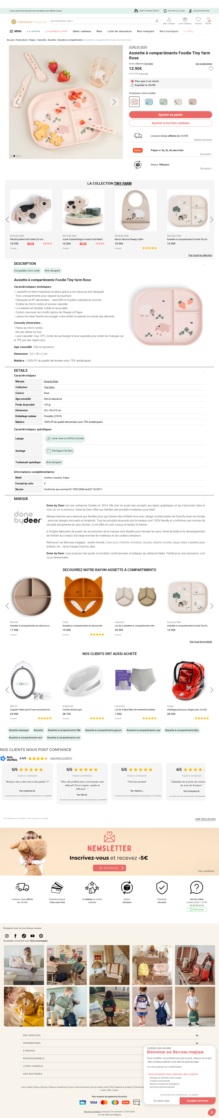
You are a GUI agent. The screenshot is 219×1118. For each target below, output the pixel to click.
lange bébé (180, 542)
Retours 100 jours (176, 11)
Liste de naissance (120, 31)
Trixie (65, 622)
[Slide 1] (14, 156)
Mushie (14, 622)
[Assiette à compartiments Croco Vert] (163, 101)
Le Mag (188, 31)
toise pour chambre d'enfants (123, 542)
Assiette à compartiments (70, 40)
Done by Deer (17, 235)
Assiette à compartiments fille (64, 730)
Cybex (170, 706)
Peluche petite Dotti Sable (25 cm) (26, 239)
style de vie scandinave (60, 509)
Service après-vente (99, 1087)
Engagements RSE (201, 11)
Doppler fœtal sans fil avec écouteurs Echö (31, 709)
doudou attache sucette (157, 542)
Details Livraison (203, 139)
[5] (149, 248)
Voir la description (203, 64)
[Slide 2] (17, 156)
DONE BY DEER (138, 47)
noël (202, 553)
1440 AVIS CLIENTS (61, 758)
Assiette (52, 40)
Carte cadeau (27, 1087)
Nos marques (145, 31)
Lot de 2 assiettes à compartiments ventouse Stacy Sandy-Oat (145, 625)
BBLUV (13, 706)
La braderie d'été (56, 31)
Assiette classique (19, 730)
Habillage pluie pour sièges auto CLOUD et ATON (191, 709)
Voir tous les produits (201, 641)
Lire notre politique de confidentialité (164, 1067)
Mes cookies (113, 1090)
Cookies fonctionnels (160, 1081)
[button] (212, 1112)
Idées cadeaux (82, 31)
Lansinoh (120, 706)
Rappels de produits (123, 1087)
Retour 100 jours (41, 1087)
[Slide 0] (11, 156)
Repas (32, 40)
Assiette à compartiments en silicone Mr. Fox (84, 625)
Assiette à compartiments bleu (182, 730)
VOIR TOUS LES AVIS (205, 819)
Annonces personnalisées (162, 1087)
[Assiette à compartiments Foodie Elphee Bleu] (149, 101)
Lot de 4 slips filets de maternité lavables (135, 709)
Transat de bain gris (72, 709)
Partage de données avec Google (165, 1078)
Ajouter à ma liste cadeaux (170, 123)
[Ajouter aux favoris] (211, 68)
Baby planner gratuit (149, 11)
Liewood (119, 622)
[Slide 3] (20, 156)
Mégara (117, 1115)
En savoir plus (162, 1100)
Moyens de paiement (58, 1087)
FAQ (111, 1087)
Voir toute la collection (200, 255)
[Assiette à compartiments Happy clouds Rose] (192, 101)
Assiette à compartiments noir (63, 737)
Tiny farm (148, 64)
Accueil (10, 40)
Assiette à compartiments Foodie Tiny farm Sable (191, 239)
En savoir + (206, 154)
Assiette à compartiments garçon (103, 730)
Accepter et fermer (197, 1100)
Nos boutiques (169, 31)
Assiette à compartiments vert (25, 737)
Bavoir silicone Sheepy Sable (129, 239)
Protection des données (143, 1087)
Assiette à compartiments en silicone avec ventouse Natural (39, 625)
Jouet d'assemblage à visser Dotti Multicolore (85, 239)
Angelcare (67, 706)
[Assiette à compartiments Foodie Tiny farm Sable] (178, 101)
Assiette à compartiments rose (143, 730)
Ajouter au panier (170, 114)
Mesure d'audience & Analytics (164, 1084)
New (99, 31)
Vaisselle (41, 40)
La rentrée (33, 31)
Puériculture (21, 40)
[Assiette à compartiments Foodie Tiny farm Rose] (134, 101)
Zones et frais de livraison (79, 1087)
